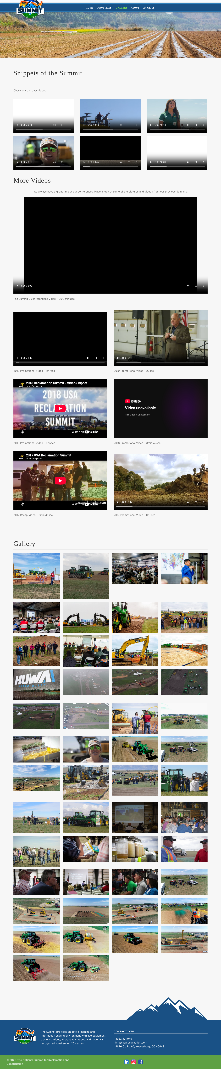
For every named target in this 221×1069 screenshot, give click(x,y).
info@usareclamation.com (131, 1042)
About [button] (135, 8)
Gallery (122, 8)
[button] (36, 576)
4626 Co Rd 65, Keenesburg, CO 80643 (139, 1046)
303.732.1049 (123, 1038)
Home (89, 8)
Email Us (149, 8)
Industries (104, 8)
